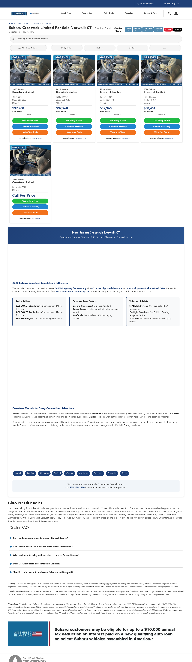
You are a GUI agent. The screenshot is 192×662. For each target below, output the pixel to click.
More (29, 115)
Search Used (87, 13)
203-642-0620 (37, 138)
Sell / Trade (109, 13)
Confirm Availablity (30, 127)
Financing (128, 13)
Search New (65, 13)
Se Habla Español (171, 4)
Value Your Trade (30, 132)
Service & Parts (150, 13)
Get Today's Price (30, 121)
